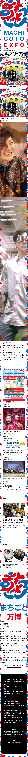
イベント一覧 (13, 489)
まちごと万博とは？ (13, 666)
